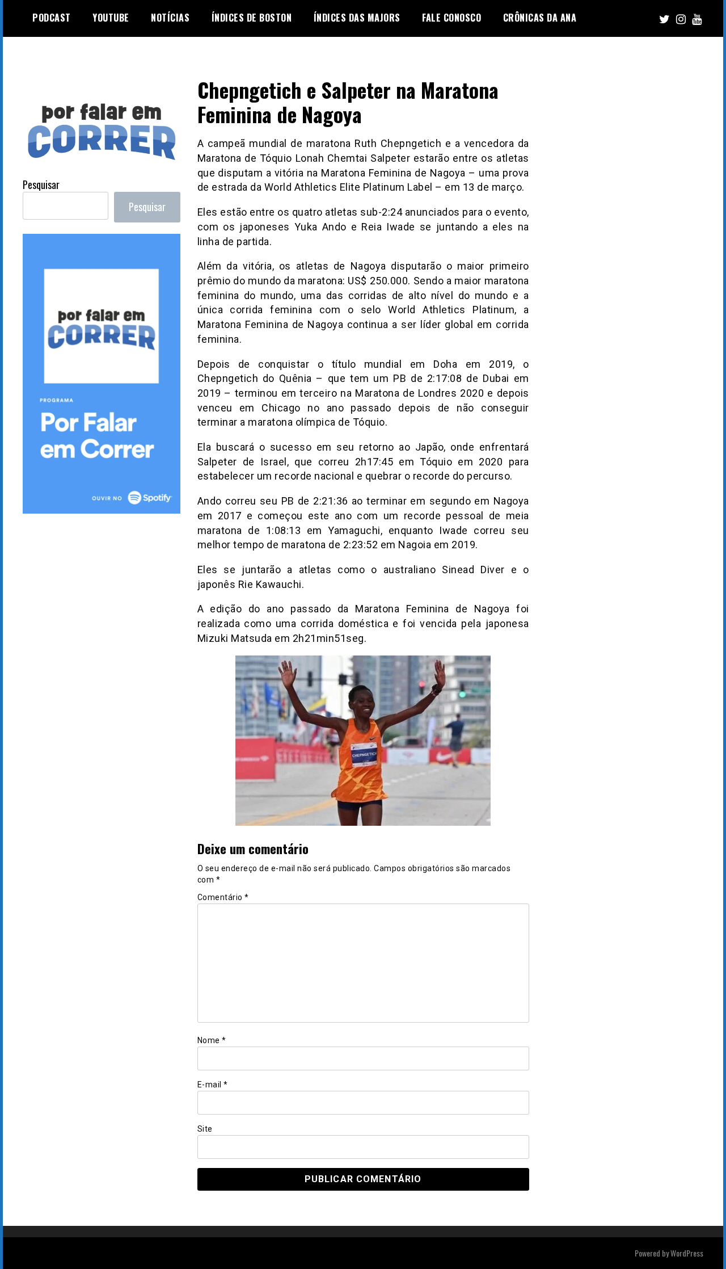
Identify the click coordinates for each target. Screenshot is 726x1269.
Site (205, 1128)
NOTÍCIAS (170, 17)
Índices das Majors (357, 17)
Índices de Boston (252, 17)
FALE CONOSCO (451, 17)
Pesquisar (41, 184)
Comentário (223, 897)
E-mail (212, 1084)
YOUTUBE (110, 17)
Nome (211, 1040)
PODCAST (51, 17)
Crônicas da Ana (540, 17)
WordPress (686, 1253)
